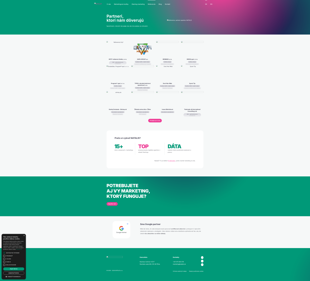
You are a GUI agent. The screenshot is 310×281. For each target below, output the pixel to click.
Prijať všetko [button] (14, 269)
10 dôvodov (171, 161)
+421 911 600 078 (178, 262)
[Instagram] (202, 261)
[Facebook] (202, 257)
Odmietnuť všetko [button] (13, 273)
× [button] (24, 235)
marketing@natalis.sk (179, 264)
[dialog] (14, 256)
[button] (13, 277)
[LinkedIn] (202, 264)
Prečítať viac (19, 249)
